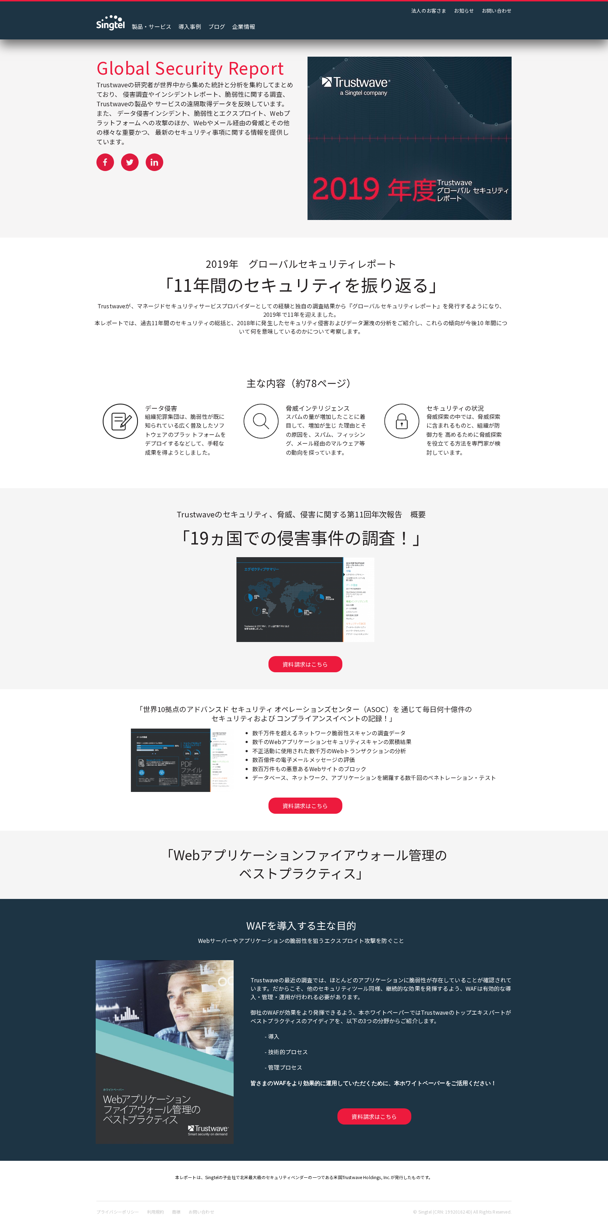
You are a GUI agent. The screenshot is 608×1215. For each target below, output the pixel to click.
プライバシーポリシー (117, 1212)
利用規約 (155, 1212)
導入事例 (189, 26)
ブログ (216, 26)
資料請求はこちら (305, 664)
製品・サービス (151, 26)
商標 (176, 1212)
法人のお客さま (428, 10)
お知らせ (464, 10)
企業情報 (243, 26)
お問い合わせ (497, 10)
